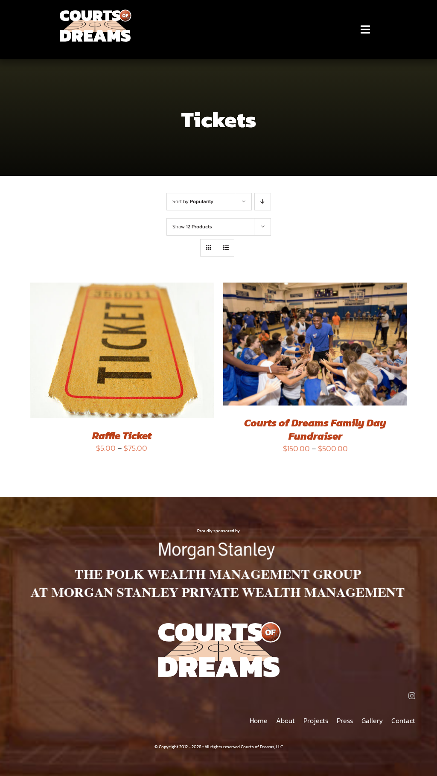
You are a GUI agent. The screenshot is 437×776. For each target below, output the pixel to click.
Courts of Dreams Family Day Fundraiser (315, 429)
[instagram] (411, 695)
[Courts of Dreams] (95, 12)
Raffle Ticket (121, 435)
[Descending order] (262, 201)
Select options (115, 349)
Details (54, 357)
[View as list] (225, 247)
